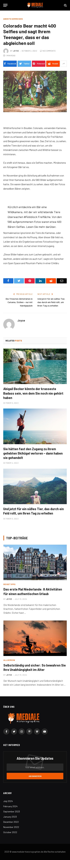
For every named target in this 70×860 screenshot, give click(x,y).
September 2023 (11, 811)
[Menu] (5, 5)
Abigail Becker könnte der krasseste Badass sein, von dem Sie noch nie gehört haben (33, 393)
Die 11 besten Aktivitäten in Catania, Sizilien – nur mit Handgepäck (19, 302)
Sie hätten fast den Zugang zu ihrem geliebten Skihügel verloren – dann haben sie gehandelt (33, 453)
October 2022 (10, 832)
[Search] (65, 5)
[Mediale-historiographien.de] (35, 5)
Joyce (16, 51)
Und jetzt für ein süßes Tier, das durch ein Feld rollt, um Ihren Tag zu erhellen (51, 302)
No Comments (49, 51)
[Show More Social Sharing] (64, 64)
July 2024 (8, 801)
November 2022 (11, 827)
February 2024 (10, 806)
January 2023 (10, 816)
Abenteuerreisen (13, 19)
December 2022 (11, 821)
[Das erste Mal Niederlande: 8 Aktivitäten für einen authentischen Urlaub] (35, 562)
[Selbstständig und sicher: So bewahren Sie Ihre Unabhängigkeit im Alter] (35, 638)
